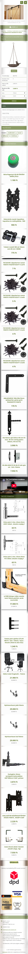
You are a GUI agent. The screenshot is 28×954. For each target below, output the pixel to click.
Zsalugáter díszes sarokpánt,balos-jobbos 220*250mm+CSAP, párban (14, 776)
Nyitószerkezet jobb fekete (14, 705)
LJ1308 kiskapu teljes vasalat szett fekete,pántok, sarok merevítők (14, 598)
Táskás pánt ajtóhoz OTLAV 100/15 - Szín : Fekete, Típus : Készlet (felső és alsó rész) (14, 641)
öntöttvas (14, 136)
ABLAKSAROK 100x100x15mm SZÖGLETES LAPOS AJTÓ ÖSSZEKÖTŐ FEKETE (14, 400)
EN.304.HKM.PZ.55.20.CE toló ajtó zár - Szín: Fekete (14, 466)
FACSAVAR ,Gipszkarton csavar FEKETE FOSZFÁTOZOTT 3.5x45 (14, 362)
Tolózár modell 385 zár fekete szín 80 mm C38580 (14, 248)
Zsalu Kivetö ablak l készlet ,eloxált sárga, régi (14, 848)
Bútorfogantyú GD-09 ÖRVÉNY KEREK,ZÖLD (14, 175)
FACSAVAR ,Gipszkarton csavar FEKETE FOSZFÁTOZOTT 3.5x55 (14, 296)
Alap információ (6, 128)
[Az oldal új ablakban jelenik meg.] (14, 55)
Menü (25, 2)
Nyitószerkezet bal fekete (14, 737)
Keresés (21, 2)
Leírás (4, 106)
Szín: (3, 93)
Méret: (3, 96)
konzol (19, 133)
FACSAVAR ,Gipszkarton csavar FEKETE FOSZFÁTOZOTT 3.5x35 (14, 329)
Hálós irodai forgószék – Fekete (14, 674)
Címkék (3, 133)
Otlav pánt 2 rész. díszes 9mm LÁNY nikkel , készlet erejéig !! (14, 523)
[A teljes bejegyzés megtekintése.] (14, 160)
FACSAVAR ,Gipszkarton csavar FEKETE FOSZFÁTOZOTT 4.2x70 (14, 264)
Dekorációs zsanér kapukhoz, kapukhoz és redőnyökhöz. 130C (14, 220)
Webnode (4, 952)
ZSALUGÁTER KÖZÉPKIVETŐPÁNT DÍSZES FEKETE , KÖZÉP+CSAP (14, 817)
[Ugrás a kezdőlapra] (14, 10)
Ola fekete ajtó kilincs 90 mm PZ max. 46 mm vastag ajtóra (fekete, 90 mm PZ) (14, 440)
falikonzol (5, 136)
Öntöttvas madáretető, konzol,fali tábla (16, 31)
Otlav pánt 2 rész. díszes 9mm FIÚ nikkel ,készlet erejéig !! (14, 558)
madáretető (11, 133)
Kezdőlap (3, 31)
